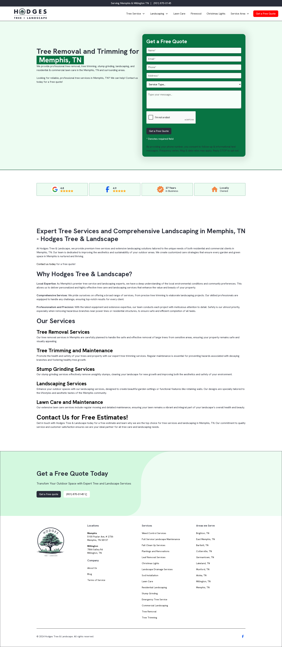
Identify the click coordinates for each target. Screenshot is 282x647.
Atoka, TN (201, 575)
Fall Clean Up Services (153, 545)
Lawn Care (179, 13)
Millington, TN (203, 581)
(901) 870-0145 (162, 3)
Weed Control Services (154, 533)
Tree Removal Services (63, 331)
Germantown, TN (205, 557)
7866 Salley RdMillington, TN (95, 549)
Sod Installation (150, 575)
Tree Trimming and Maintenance (75, 350)
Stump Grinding (150, 593)
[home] (68, 13)
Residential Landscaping (154, 587)
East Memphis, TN (205, 539)
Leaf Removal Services (153, 557)
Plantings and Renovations (155, 551)
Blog (89, 574)
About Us (92, 568)
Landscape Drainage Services (157, 569)
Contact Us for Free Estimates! (82, 417)
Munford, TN (202, 569)
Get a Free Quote (266, 13)
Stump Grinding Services (66, 369)
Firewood (196, 13)
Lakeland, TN (203, 563)
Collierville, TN (204, 551)
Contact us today (46, 264)
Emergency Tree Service (154, 599)
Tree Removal (149, 611)
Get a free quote (48, 494)
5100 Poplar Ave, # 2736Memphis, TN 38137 (100, 536)
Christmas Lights (216, 13)
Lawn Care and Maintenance (70, 402)
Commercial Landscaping (155, 605)
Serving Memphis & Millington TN (130, 3)
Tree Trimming (149, 617)
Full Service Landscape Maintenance (161, 539)
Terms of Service (96, 580)
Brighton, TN (202, 533)
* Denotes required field (159, 139)
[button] (136, 13)
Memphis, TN (203, 587)
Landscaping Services (61, 383)
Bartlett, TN (202, 545)
